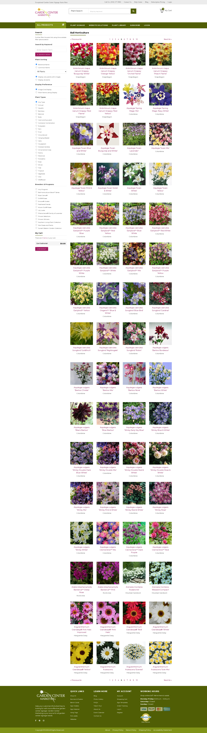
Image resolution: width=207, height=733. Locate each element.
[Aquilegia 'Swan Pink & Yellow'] (81, 174)
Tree (39, 168)
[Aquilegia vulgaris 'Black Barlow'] (81, 413)
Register (120, 712)
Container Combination (46, 123)
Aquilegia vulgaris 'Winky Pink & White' (108, 508)
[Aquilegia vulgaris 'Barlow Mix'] (108, 373)
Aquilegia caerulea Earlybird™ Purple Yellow (160, 270)
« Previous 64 (75, 39)
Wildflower (41, 180)
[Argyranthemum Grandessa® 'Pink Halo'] (108, 613)
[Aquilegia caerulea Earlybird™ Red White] (160, 214)
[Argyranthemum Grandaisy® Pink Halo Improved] (81, 613)
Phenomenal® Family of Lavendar (49, 213)
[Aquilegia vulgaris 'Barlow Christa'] (81, 373)
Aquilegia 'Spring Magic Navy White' (160, 109)
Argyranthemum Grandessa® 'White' (160, 628)
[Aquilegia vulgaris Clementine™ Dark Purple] (134, 533)
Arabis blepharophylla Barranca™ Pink (108, 588)
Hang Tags (74, 712)
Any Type (41, 102)
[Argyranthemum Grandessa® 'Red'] (134, 613)
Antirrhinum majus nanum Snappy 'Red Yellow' (108, 111)
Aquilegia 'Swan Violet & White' (108, 189)
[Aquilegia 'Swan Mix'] (160, 134)
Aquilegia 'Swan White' (134, 189)
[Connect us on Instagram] (44, 721)
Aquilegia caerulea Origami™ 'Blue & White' (107, 310)
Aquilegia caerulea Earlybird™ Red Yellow (107, 230)
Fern (39, 129)
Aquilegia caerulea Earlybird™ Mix (134, 269)
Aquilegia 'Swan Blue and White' (81, 149)
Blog (95, 696)
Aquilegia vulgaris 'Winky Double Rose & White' (160, 470)
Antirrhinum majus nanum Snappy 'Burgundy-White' (81, 71)
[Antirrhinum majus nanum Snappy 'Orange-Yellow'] (108, 54)
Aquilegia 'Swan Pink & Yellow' (82, 189)
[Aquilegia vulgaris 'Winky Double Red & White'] (134, 453)
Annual (40, 105)
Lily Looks (41, 210)
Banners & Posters (76, 699)
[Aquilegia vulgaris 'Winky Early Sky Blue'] (134, 413)
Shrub (40, 165)
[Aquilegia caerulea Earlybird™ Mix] (134, 254)
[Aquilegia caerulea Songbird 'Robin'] (134, 333)
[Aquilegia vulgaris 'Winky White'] (81, 533)
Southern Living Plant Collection (49, 222)
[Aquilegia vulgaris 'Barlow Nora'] (134, 373)
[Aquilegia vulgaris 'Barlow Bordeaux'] (160, 333)
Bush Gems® (42, 195)
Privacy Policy (118, 730)
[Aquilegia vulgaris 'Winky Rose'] (160, 493)
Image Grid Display (44, 89)
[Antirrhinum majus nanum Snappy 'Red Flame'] (81, 94)
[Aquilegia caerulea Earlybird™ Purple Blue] (81, 214)
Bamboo (40, 111)
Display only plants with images (48, 77)
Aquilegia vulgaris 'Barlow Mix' (108, 388)
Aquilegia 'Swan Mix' (160, 148)
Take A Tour (98, 706)
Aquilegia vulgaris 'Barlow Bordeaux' (160, 348)
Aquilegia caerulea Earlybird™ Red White (160, 229)
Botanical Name (43, 64)
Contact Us (97, 716)
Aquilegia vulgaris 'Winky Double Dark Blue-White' (81, 470)
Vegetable (41, 174)
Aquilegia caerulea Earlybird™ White (107, 269)
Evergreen (41, 126)
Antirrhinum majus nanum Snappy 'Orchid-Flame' (134, 71)
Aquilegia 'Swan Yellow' (160, 189)
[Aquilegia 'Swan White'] (134, 174)
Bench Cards (74, 702)
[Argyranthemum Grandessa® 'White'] (160, 613)
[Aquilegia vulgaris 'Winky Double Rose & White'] (160, 453)
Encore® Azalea (43, 201)
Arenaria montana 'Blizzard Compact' (160, 588)
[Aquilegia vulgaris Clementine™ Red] (160, 533)
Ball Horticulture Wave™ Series (48, 192)
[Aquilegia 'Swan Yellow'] (160, 174)
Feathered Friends (43, 204)
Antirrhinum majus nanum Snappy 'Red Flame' (81, 111)
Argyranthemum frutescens (107, 668)
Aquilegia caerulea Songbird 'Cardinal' (160, 309)
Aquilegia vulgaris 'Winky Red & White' (134, 508)
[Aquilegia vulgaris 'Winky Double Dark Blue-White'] (81, 453)
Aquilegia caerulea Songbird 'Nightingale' (108, 348)
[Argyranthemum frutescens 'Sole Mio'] (160, 652)
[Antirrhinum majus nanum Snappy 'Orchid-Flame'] (134, 54)
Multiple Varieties (43, 147)
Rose (39, 162)
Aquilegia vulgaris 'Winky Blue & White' (160, 428)
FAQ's (96, 702)
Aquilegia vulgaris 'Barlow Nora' (134, 388)
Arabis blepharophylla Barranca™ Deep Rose (82, 589)
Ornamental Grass (44, 150)
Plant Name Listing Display (47, 92)
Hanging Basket (43, 138)
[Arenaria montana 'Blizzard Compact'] (160, 573)
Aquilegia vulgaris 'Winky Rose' (160, 508)
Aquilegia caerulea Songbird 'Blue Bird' (134, 309)
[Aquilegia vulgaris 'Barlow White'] (160, 373)
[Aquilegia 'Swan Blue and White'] (81, 134)
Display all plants (43, 80)
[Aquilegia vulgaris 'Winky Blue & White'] (160, 413)
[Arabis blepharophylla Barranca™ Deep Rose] (81, 573)
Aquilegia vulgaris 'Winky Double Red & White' (134, 470)
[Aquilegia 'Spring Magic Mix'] (134, 94)
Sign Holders (74, 706)
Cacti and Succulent (44, 120)
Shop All (73, 696)
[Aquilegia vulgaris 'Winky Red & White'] (134, 493)
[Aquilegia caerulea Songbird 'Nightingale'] (108, 333)
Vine (39, 177)
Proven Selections (43, 216)
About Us (97, 709)
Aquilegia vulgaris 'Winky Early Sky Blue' (134, 428)
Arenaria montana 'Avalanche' (134, 588)
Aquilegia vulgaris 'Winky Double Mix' (108, 468)
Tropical (40, 171)
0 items (44, 238)
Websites (73, 719)
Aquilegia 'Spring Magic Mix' (134, 109)
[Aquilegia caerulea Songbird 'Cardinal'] (160, 293)
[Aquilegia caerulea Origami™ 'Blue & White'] (108, 293)
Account (120, 696)
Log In (119, 709)
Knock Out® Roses (44, 207)
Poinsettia (41, 159)
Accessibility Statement (162, 730)
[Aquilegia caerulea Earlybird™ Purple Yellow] (160, 254)
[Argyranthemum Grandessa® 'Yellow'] (81, 652)
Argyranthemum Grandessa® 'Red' (134, 628)
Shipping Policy (145, 730)
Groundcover (42, 135)
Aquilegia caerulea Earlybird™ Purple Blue (81, 230)
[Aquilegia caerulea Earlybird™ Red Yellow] (108, 214)
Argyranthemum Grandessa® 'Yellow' (82, 668)
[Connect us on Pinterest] (40, 721)
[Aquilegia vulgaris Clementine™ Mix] (108, 533)
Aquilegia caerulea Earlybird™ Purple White (81, 270)
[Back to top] (204, 729)
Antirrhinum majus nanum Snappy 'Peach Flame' (160, 71)
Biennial (40, 114)
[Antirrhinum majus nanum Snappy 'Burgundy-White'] (81, 54)
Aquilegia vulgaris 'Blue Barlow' (108, 428)
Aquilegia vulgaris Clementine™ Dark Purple (134, 550)
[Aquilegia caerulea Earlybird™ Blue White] (134, 214)
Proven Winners (43, 219)
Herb (39, 141)
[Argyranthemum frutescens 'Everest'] (134, 652)
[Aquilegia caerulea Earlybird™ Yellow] (81, 293)
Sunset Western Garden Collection (49, 228)
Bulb (39, 117)
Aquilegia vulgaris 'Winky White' (81, 548)
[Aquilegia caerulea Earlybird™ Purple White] (81, 254)
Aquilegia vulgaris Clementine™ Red (160, 548)
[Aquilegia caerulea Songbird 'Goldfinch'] (81, 333)
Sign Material (74, 709)
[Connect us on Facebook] (36, 721)
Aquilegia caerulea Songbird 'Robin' (134, 348)
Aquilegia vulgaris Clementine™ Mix (108, 548)
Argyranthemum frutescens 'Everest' (134, 668)
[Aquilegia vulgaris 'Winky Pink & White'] (108, 493)
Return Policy (131, 730)
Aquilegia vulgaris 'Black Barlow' (81, 428)
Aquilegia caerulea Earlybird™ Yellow (81, 309)
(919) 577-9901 (116, 2)
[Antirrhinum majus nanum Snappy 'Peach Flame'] (160, 54)
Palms (40, 153)
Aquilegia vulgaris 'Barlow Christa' (81, 388)
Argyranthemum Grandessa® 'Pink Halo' (108, 629)
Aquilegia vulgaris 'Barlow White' (160, 388)
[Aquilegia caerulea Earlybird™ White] (108, 254)
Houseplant (41, 144)
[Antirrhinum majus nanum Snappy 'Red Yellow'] (108, 94)
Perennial (41, 156)
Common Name (43, 67)
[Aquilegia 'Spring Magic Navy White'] (160, 94)
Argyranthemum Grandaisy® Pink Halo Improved (81, 629)
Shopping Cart (122, 699)
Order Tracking (122, 706)
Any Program (42, 189)
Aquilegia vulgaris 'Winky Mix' (81, 508)
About (107, 730)
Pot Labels (74, 716)
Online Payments (145, 722)
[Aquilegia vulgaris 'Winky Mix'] (81, 493)
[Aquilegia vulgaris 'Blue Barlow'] (108, 413)
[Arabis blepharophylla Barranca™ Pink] (108, 573)
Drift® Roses (42, 198)
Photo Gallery (98, 699)
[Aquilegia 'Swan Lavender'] (134, 134)
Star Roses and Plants (45, 225)
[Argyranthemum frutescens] (108, 652)
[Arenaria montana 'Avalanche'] (134, 573)
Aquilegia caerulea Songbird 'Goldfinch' (81, 348)
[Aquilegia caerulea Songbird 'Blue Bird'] (134, 293)
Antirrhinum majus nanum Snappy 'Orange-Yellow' (108, 71)
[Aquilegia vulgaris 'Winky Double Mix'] (108, 453)
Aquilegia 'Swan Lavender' (134, 149)
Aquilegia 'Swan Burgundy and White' (108, 149)
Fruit (39, 132)
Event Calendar (99, 712)
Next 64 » (168, 39)
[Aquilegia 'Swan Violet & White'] (108, 174)
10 (137, 39)
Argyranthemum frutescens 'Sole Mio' (160, 668)
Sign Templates (122, 702)
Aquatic (40, 108)
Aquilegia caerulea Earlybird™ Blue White (134, 230)
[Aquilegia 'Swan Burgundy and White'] (108, 134)
